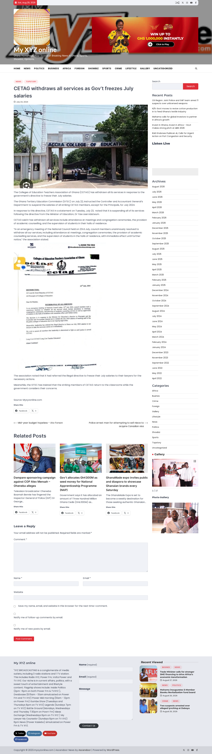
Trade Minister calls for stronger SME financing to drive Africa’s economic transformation (177, 674)
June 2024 (157, 321)
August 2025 (158, 248)
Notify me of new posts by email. (32, 628)
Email (87, 578)
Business (53, 68)
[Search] (196, 68)
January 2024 (159, 347)
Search (156, 81)
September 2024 (160, 305)
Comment (20, 539)
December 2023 (160, 352)
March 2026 (158, 212)
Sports (106, 68)
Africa (67, 68)
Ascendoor (84, 750)
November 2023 (160, 357)
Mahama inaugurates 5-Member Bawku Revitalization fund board (177, 691)
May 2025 (157, 264)
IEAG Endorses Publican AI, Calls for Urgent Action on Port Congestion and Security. (173, 135)
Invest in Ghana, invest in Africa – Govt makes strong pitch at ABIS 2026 (171, 126)
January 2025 (159, 285)
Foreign (80, 68)
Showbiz (93, 68)
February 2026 (159, 217)
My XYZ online (35, 50)
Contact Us (88, 725)
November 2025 (160, 233)
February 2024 (159, 342)
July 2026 (157, 191)
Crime (118, 68)
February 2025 (159, 279)
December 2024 (160, 290)
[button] (155, 472)
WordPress (113, 750)
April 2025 (157, 269)
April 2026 (157, 207)
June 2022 (157, 368)
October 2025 (159, 238)
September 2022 (160, 362)
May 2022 (157, 373)
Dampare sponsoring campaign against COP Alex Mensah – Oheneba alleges (35, 482)
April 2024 (157, 331)
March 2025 (158, 274)
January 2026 (159, 222)
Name (18, 578)
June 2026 (157, 197)
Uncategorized (162, 68)
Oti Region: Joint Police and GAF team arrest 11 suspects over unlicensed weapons (175, 102)
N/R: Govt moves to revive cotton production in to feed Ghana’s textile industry (175, 110)
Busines (156, 395)
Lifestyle (130, 68)
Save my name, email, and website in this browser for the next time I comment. (63, 606)
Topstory (31, 81)
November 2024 (160, 295)
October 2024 (159, 300)
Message (84, 689)
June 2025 (157, 259)
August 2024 (158, 311)
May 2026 (157, 202)
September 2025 (160, 243)
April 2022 (157, 378)
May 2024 (157, 326)
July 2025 (156, 254)
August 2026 (158, 186)
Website (18, 592)
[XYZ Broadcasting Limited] (175, 532)
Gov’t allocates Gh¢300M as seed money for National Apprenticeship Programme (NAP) (78, 484)
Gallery (145, 68)
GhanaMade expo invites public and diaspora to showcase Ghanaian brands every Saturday (127, 484)
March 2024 (158, 336)
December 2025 (160, 228)
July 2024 (157, 316)
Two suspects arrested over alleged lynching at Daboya (175, 707)
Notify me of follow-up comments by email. (38, 617)
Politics (39, 68)
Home (17, 68)
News (27, 68)
